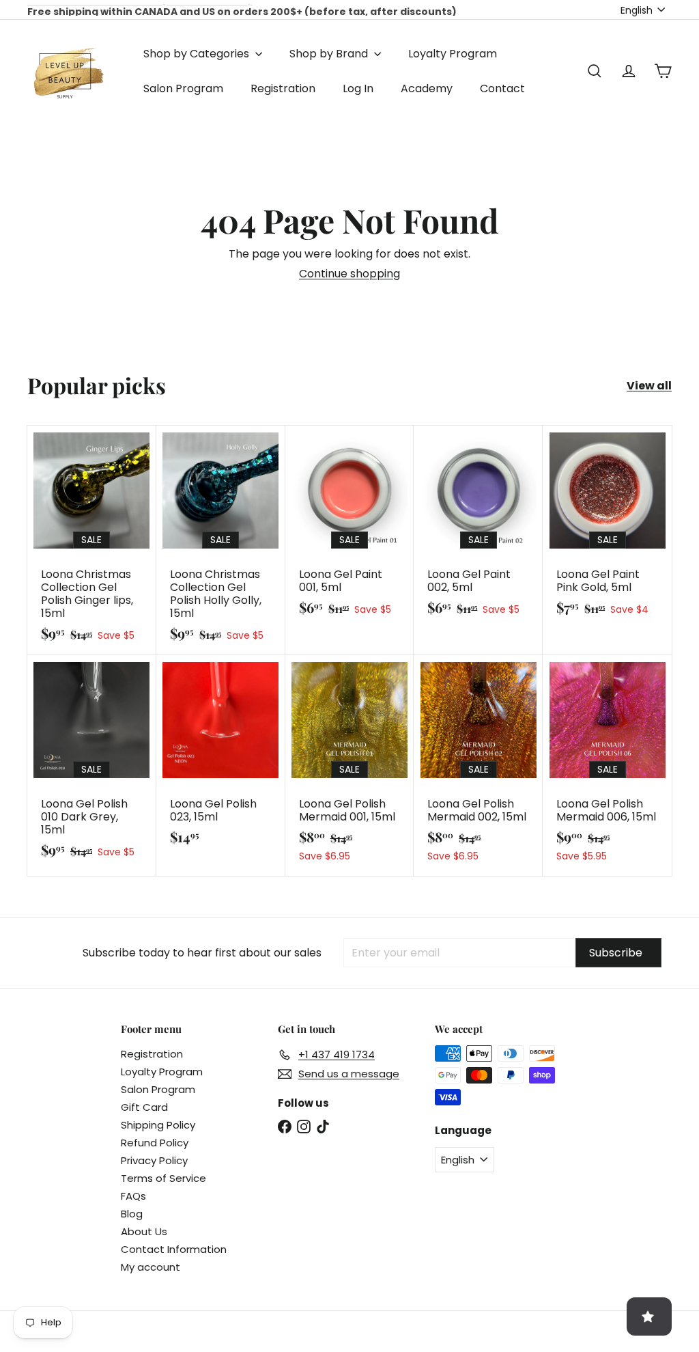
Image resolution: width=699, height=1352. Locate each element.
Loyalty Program (452, 53)
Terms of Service (163, 1178)
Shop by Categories (197, 53)
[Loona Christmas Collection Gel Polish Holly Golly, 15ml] (220, 540)
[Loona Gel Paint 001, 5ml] (349, 527)
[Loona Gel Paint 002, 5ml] (478, 527)
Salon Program (183, 88)
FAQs (133, 1196)
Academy (427, 88)
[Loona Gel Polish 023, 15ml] (220, 757)
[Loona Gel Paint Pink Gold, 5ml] (607, 527)
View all (649, 385)
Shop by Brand (330, 53)
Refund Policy (154, 1142)
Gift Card (144, 1107)
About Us (144, 1231)
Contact (502, 88)
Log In (358, 88)
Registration (283, 88)
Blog (132, 1213)
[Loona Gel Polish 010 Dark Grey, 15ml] (91, 763)
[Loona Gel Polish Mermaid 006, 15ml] (607, 765)
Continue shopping (349, 273)
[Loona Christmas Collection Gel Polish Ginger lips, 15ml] (91, 540)
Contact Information (174, 1249)
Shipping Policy (158, 1125)
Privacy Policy (154, 1160)
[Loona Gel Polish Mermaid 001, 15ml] (349, 765)
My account (150, 1267)
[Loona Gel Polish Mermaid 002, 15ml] (478, 765)
